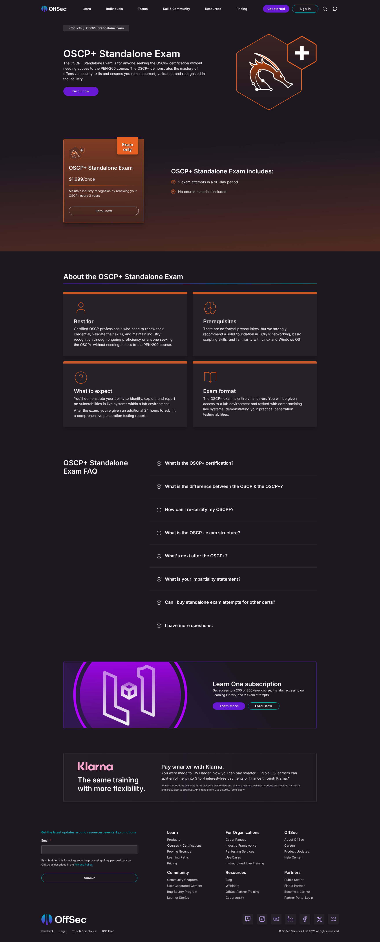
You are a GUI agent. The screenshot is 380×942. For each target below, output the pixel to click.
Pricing (241, 9)
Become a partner (297, 891)
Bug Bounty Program (182, 891)
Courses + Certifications (184, 845)
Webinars (232, 885)
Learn (86, 9)
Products (75, 28)
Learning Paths (178, 857)
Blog (229, 880)
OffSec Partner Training (242, 891)
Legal (62, 931)
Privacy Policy (83, 864)
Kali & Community (176, 9)
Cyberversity (235, 897)
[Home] (64, 919)
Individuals (114, 9)
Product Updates (296, 851)
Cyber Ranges (236, 839)
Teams (143, 9)
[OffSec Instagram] (262, 919)
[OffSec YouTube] (276, 919)
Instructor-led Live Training (245, 863)
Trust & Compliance (84, 931)
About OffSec (294, 839)
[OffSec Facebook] (305, 919)
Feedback (47, 931)
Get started (276, 9)
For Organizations (242, 832)
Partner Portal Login (298, 897)
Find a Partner (294, 885)
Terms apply (237, 789)
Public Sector (293, 880)
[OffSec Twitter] (319, 919)
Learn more (229, 706)
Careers (290, 845)
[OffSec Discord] (333, 919)
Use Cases (233, 857)
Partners (292, 872)
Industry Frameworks (241, 845)
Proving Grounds (179, 851)
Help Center (292, 857)
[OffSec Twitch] (248, 919)
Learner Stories (178, 897)
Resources (213, 9)
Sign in (305, 9)
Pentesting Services (240, 851)
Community (178, 872)
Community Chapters (182, 880)
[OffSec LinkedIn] (290, 919)
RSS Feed (108, 931)
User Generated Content (184, 885)
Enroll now (81, 91)
